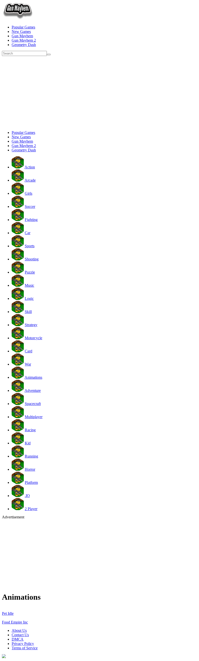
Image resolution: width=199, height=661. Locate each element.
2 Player (31, 509)
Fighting (31, 220)
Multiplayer (33, 417)
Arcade (30, 180)
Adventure (33, 390)
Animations (33, 377)
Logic (29, 298)
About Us (19, 630)
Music (29, 285)
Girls (28, 193)
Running (31, 456)
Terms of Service (25, 648)
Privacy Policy (23, 644)
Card (28, 351)
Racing (30, 430)
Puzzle (30, 272)
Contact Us (20, 635)
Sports (29, 246)
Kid (28, 443)
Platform (31, 482)
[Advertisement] (99, 92)
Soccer (30, 206)
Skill (28, 312)
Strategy (31, 325)
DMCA (18, 639)
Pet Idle (8, 613)
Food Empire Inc (15, 622)
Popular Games (23, 27)
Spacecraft (33, 404)
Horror (30, 469)
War (28, 364)
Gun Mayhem (22, 36)
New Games (21, 31)
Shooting (32, 259)
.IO (27, 496)
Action (30, 167)
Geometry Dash (24, 45)
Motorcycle (33, 338)
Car (27, 233)
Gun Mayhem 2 (24, 40)
